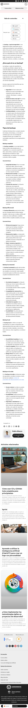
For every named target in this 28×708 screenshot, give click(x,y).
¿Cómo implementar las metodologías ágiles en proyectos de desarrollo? (12, 614)
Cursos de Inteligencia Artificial (8, 662)
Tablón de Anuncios (6, 700)
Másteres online (19, 8)
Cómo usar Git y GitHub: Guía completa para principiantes (12, 491)
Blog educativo (4, 677)
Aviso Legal (3, 696)
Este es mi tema (14, 706)
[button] (26, 4)
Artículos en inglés (5, 672)
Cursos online (8, 8)
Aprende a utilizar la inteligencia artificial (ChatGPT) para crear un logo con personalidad (12, 551)
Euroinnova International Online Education (11, 682)
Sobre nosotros (4, 669)
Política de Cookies (11, 698)
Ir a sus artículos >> (18, 435)
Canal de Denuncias (21, 698)
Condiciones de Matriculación (14, 696)
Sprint (4, 509)
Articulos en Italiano (5, 674)
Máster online (4, 660)
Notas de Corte (4, 679)
